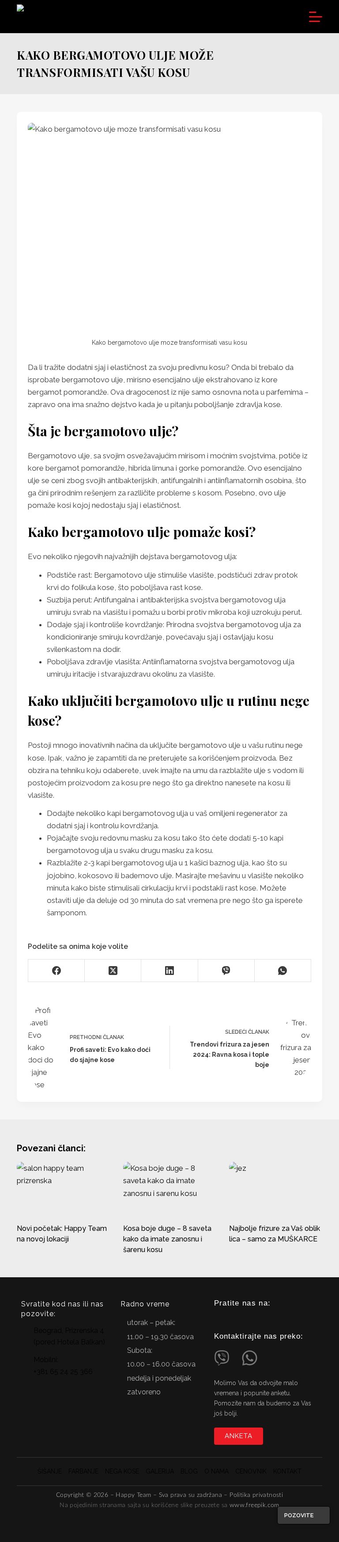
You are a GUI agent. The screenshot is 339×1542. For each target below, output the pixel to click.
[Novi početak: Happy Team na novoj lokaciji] (63, 1188)
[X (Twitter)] (113, 970)
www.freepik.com (254, 1505)
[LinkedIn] (169, 970)
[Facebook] (56, 970)
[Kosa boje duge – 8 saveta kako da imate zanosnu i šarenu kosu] (169, 1188)
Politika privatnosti (256, 1495)
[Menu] (315, 16)
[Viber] (226, 970)
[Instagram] (217, 1319)
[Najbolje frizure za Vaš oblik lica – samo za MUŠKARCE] (275, 1188)
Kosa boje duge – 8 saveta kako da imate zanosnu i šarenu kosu (167, 1239)
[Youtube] (248, 1319)
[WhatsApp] (283, 970)
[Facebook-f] (233, 1319)
